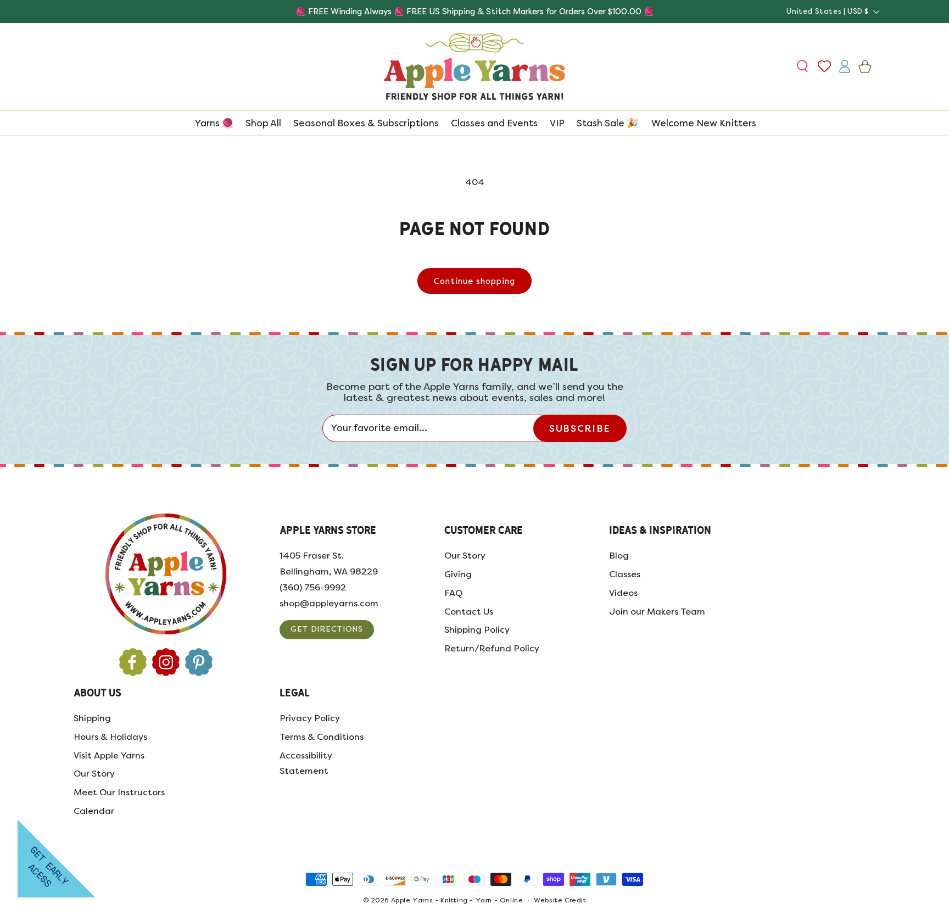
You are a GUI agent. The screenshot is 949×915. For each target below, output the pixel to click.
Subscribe (579, 428)
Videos (623, 593)
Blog (619, 555)
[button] (804, 66)
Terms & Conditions (322, 737)
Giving (458, 574)
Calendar (94, 811)
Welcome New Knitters (703, 123)
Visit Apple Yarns (109, 755)
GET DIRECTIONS (327, 629)
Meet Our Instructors (119, 792)
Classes (624, 574)
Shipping (92, 718)
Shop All (263, 123)
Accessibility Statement (306, 763)
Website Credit (560, 900)
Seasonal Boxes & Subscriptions (366, 123)
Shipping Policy (477, 629)
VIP (557, 123)
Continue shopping (474, 281)
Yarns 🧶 (213, 123)
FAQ (453, 593)
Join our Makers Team (657, 611)
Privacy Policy (310, 718)
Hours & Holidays (110, 737)
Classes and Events (494, 123)
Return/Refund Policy (491, 648)
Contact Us (468, 611)
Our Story (464, 555)
